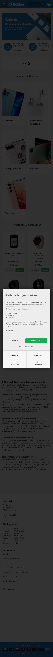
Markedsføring (38, 355)
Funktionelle (14, 364)
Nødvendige (14, 355)
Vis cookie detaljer (26, 346)
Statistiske (38, 364)
